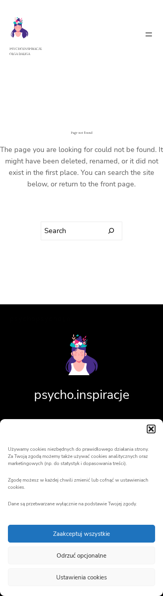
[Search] (111, 231)
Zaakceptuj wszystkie (81, 534)
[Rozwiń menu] (149, 34)
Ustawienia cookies (81, 577)
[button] (151, 429)
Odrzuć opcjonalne (81, 556)
